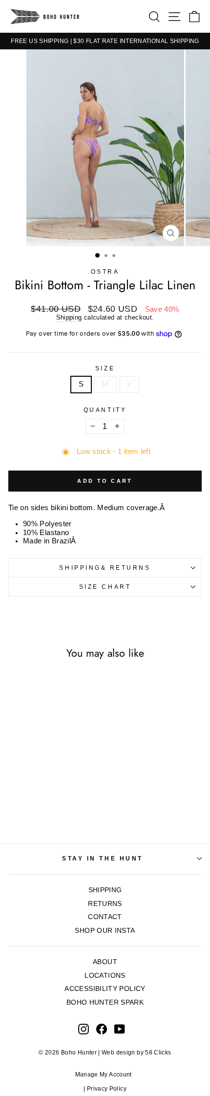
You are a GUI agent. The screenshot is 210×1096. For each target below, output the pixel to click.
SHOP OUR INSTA (105, 930)
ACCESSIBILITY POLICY (104, 988)
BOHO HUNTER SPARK (105, 1002)
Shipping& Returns (104, 567)
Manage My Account (105, 1074)
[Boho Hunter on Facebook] (101, 1029)
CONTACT (105, 917)
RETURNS (105, 903)
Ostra (105, 271)
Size (105, 368)
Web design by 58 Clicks (136, 1052)
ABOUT (105, 962)
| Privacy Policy (105, 1088)
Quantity (105, 410)
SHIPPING (105, 890)
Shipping (69, 317)
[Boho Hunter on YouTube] (119, 1029)
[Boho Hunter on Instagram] (83, 1029)
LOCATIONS (104, 975)
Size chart (105, 586)
